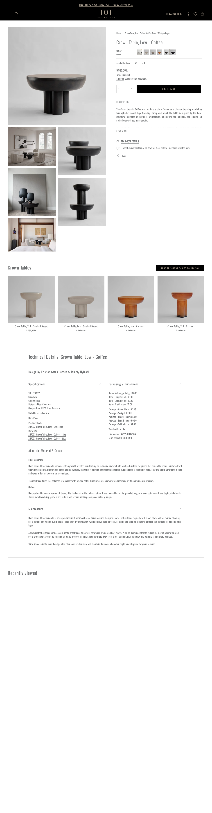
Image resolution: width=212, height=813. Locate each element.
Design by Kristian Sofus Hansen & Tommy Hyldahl (58, 371)
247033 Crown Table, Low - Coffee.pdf (45, 427)
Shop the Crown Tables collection (180, 268)
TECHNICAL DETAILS (130, 141)
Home (118, 33)
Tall (143, 63)
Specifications (36, 384)
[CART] (202, 14)
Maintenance (35, 508)
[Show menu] (9, 14)
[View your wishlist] (195, 14)
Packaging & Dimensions (123, 384)
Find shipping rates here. (179, 148)
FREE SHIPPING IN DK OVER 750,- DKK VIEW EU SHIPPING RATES (106, 4)
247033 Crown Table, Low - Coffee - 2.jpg (47, 438)
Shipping (120, 78)
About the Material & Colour (45, 450)
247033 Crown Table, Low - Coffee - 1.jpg (47, 434)
